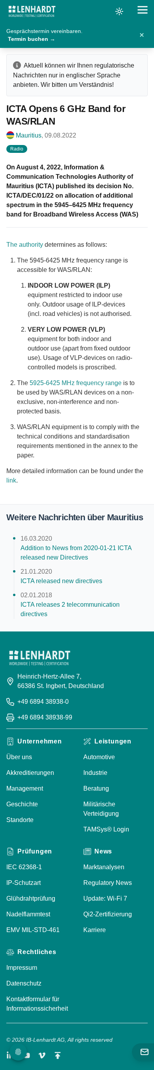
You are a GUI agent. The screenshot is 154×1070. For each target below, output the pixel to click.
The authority (24, 244)
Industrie (95, 772)
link (11, 480)
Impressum (21, 967)
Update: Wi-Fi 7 (105, 898)
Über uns (19, 757)
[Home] (32, 11)
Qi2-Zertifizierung (107, 914)
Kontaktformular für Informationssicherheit (37, 1004)
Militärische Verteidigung (101, 809)
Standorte (20, 820)
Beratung (96, 788)
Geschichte (22, 804)
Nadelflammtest (28, 914)
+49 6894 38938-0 (43, 701)
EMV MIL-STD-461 (33, 930)
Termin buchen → (31, 39)
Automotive (99, 757)
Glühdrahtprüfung (30, 898)
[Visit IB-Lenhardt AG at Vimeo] (42, 1055)
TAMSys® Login (106, 829)
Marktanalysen (103, 867)
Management (24, 788)
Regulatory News (107, 882)
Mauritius (28, 135)
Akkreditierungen (30, 772)
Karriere (94, 930)
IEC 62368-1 (24, 867)
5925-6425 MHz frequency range (76, 383)
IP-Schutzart (23, 882)
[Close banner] (142, 35)
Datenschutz (23, 983)
